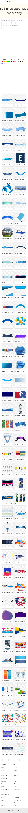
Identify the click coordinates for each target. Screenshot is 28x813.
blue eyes (19, 20)
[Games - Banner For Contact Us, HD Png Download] (7, 497)
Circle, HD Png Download (7, 621)
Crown (3, 803)
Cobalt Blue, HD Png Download (9, 341)
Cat (15, 773)
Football (3, 792)
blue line (13, 20)
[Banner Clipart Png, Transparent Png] (7, 321)
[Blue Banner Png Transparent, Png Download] (7, 203)
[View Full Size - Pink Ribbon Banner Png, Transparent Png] (20, 306)
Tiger (2, 784)
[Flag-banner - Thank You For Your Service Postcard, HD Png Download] (20, 571)
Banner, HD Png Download (8, 474)
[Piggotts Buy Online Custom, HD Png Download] (20, 394)
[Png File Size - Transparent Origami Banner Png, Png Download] (20, 335)
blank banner (12, 22)
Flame (15, 767)
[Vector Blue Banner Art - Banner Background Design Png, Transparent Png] (20, 291)
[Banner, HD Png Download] (7, 468)
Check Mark (17, 789)
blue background (14, 25)
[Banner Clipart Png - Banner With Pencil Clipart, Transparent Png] (7, 262)
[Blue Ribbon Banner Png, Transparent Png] (20, 114)
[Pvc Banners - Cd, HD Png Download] (7, 660)
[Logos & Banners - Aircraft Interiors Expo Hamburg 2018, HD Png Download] (7, 586)
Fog (15, 781)
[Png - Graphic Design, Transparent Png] (20, 512)
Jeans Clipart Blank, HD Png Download (11, 548)
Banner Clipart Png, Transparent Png (10, 327)
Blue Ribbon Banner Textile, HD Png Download (12, 385)
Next (23, 760)
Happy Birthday (5, 794)
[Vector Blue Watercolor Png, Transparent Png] (20, 350)
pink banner (5, 25)
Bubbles (3, 781)
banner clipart (5, 20)
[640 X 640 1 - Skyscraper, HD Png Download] (7, 645)
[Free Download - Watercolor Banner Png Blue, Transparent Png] (7, 100)
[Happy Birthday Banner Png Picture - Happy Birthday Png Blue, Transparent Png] (7, 129)
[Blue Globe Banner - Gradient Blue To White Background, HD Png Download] (20, 380)
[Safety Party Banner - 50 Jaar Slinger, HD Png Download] (7, 704)
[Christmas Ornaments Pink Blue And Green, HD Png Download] (7, 630)
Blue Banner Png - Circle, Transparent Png (12, 371)
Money (15, 805)
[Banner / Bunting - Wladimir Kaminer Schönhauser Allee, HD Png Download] (7, 674)
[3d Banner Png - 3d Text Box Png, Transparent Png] (20, 365)
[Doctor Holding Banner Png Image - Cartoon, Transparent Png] (7, 527)
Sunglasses (4, 773)
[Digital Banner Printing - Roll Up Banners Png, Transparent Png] (7, 424)
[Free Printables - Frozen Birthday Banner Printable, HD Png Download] (7, 439)
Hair (15, 792)
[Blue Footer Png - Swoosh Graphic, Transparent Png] (7, 409)
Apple (2, 770)
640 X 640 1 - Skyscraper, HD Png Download (12, 651)
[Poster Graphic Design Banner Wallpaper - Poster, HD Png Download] (20, 645)
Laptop (15, 778)
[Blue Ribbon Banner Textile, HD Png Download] (7, 380)
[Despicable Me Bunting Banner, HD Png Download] (20, 674)
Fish (15, 794)
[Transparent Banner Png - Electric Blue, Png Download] (20, 144)
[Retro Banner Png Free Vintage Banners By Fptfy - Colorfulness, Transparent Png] (20, 748)
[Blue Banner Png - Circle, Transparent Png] (7, 365)
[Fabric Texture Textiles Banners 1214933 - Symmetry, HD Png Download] (7, 512)
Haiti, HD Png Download (7, 577)
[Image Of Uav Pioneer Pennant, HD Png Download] (20, 556)
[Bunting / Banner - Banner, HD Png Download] (7, 689)
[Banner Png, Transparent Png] (7, 394)
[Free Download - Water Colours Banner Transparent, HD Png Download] (20, 262)
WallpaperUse (17, 784)
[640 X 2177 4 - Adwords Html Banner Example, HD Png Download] (20, 409)
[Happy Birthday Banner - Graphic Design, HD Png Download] (7, 556)
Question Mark (17, 803)
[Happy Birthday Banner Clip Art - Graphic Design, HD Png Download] (7, 719)
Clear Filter (3, 63)
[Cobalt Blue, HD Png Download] (7, 335)
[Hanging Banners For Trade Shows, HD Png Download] (20, 689)
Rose (2, 786)
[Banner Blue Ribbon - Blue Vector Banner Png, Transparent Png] (20, 173)
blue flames (5, 27)
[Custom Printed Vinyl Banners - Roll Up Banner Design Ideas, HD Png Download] (20, 497)
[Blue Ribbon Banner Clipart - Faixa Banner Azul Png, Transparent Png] (7, 276)
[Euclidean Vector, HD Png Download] (20, 704)
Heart (2, 767)
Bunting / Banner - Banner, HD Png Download (12, 695)
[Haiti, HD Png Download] (7, 571)
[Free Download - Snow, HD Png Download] (20, 203)
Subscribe (16, 775)
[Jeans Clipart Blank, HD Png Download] (7, 542)
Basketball (4, 775)
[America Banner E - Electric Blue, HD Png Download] (20, 159)
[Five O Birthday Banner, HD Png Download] (7, 733)
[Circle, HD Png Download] (7, 615)
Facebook (3, 805)
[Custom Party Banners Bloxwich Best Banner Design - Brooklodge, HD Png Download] (20, 733)
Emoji (15, 786)
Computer (16, 797)
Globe (2, 797)
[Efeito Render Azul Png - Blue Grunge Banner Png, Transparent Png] (20, 232)
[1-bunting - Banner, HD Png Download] (20, 468)
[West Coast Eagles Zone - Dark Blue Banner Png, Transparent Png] (7, 144)
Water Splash (17, 800)
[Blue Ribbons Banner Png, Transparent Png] (20, 100)
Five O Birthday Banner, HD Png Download (12, 739)
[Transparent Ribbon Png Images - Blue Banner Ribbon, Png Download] (7, 217)
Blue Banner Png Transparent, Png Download (12, 209)
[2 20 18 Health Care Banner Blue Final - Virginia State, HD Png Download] (20, 188)
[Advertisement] (14, 44)
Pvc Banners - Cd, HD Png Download (10, 665)
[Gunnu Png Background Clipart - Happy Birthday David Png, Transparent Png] (20, 542)
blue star (4, 22)
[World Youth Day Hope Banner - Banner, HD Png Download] (20, 483)
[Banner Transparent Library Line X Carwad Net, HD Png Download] (7, 601)
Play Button (4, 778)
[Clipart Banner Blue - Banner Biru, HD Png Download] (20, 424)
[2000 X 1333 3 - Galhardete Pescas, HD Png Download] (20, 630)
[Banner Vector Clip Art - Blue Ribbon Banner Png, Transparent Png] (7, 173)
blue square (19, 22)
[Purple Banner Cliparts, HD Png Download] (20, 615)
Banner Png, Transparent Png (9, 400)
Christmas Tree (5, 789)
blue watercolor (13, 27)
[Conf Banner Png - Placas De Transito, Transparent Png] (7, 350)
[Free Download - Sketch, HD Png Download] (20, 129)
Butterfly (16, 770)
